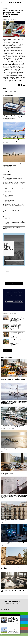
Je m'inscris (14, 336)
